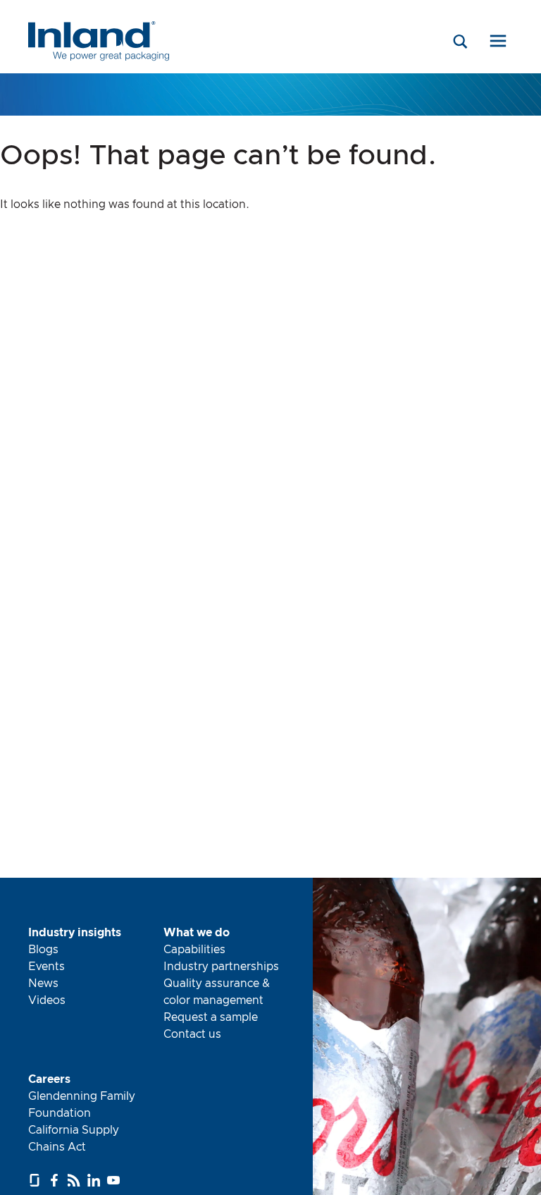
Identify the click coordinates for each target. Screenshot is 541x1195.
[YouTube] (115, 1180)
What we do (196, 932)
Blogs (43, 949)
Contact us (192, 1034)
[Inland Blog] (76, 1180)
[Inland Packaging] (98, 57)
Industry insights (74, 932)
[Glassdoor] (36, 1180)
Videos (47, 1000)
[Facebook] (56, 1180)
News (43, 983)
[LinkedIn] (95, 1180)
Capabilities (194, 949)
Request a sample (210, 1017)
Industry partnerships (221, 966)
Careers (49, 1079)
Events (46, 966)
